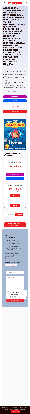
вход (15, 205)
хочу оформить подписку (15, 224)
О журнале (15, 107)
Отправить (15, 301)
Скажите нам (11, 265)
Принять (15, 411)
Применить (19, 214)
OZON (15, 101)
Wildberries (15, 97)
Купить (15, 111)
